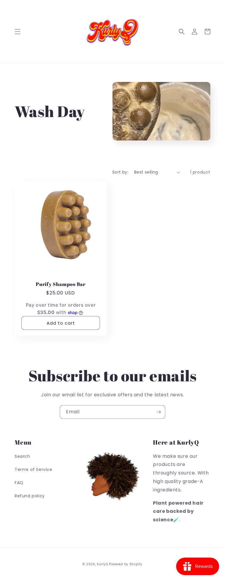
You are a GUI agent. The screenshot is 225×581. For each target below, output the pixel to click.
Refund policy (30, 496)
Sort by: (120, 172)
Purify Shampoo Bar (61, 284)
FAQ (19, 483)
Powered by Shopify (125, 564)
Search (22, 456)
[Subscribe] (158, 412)
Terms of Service (33, 469)
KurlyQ (102, 564)
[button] (17, 31)
